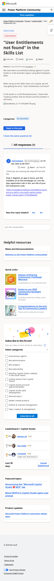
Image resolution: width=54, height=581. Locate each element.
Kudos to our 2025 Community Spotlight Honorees (29, 291)
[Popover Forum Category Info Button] (44, 345)
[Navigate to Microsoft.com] (9, 3)
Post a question (27, 15)
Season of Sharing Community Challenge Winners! (30, 277)
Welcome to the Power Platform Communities (26, 254)
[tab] (23, 146)
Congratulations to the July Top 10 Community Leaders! (32, 307)
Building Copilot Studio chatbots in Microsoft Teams (23, 374)
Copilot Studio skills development (17, 392)
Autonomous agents (18, 356)
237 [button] (30, 436)
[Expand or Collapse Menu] (4, 10)
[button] (51, 10)
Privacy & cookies (11, 556)
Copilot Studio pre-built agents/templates (19, 386)
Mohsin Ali (22, 436)
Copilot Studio (37, 21)
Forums (27, 21)
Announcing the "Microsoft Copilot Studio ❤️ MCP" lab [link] (23, 486)
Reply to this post (14, 128)
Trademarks (8, 564)
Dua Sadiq (21, 446)
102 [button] (30, 454)
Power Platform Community (24, 9)
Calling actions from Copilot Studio (21, 380)
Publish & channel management (23, 405)
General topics (15, 396)
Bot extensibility (22, 118)
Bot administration (17, 360)
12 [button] (35, 67)
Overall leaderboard (43, 464)
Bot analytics (14, 365)
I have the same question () (17, 135)
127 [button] (30, 446)
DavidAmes (29, 67)
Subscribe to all (27, 416)
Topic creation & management (22, 409)
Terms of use (9, 560)
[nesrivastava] (8, 161)
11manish (21, 453)
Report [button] (40, 59)
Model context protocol (19, 401)
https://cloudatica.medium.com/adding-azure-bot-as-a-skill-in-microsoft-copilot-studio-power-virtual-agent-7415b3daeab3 (26, 192)
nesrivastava (17, 161)
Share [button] (31, 59)
